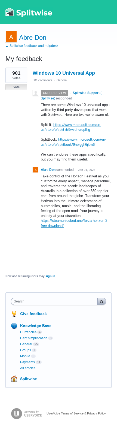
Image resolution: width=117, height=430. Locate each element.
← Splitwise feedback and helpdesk (31, 46)
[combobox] (55, 301)
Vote (16, 87)
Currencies (28, 332)
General (62, 80)
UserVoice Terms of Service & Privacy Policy (76, 413)
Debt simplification (33, 338)
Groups (25, 350)
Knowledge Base (35, 325)
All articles (27, 368)
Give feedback (33, 313)
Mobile (25, 356)
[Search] (101, 301)
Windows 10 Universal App (64, 73)
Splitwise (28, 379)
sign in (50, 276)
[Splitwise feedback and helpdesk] (29, 12)
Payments (27, 362)
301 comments (42, 80)
